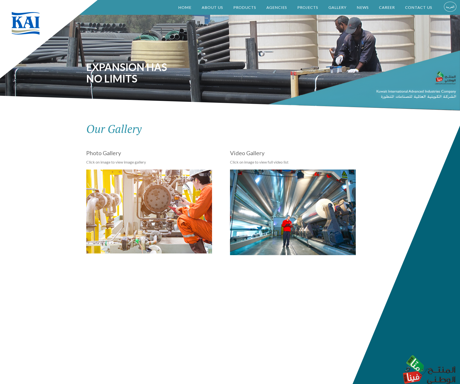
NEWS (363, 7)
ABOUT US (212, 7)
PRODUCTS (244, 7)
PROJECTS (307, 7)
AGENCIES (276, 7)
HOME (184, 7)
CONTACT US (418, 7)
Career (387, 7)
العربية (450, 7)
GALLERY (337, 7)
